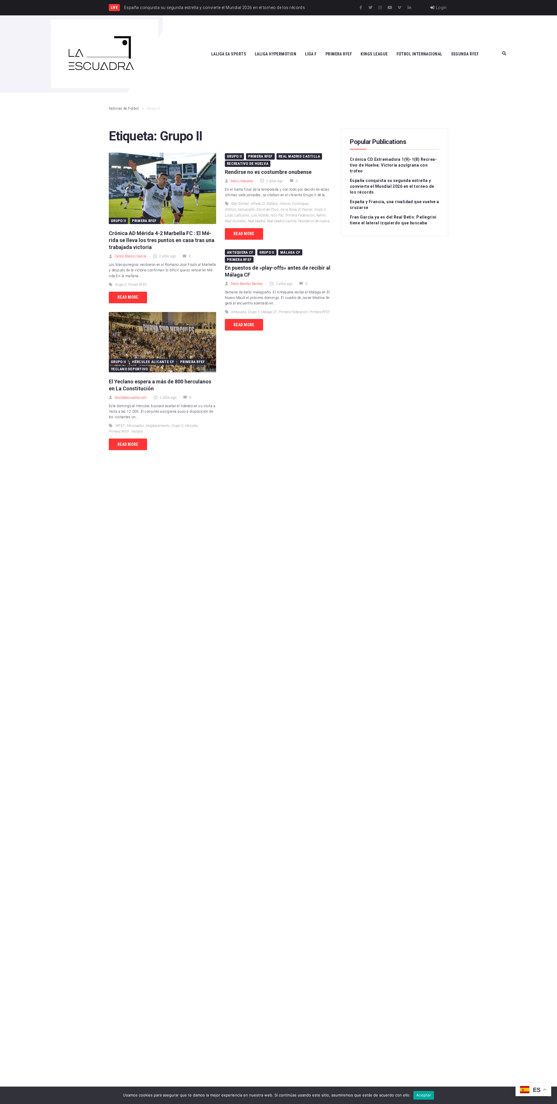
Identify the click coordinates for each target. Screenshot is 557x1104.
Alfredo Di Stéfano (264, 204)
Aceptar (423, 1095)
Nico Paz (277, 215)
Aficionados (135, 426)
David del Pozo (267, 210)
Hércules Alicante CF (153, 362)
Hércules (191, 426)
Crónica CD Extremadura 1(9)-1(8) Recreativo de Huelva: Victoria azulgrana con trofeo (393, 165)
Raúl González (235, 221)
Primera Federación (299, 215)
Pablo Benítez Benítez (247, 284)
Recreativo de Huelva (247, 163)
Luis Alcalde (260, 215)
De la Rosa (288, 210)
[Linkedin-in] (409, 7)
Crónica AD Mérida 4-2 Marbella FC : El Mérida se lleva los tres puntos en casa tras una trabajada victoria (161, 240)
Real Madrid (256, 221)
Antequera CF (240, 252)
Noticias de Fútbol (124, 109)
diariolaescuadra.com (131, 398)
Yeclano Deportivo (129, 369)
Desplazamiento (158, 426)
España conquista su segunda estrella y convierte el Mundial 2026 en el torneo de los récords (392, 186)
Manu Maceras (242, 181)
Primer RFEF (137, 285)
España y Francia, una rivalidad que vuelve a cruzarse (394, 204)
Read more (127, 297)
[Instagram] (380, 7)
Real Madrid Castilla (299, 156)
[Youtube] (390, 7)
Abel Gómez (240, 204)
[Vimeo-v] (399, 7)
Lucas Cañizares (237, 215)
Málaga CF (290, 252)
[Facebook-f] (361, 7)
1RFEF (120, 426)
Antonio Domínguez (294, 204)
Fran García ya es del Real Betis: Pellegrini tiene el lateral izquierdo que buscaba (393, 220)
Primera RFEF (144, 221)
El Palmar (305, 210)
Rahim (320, 215)
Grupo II (118, 221)
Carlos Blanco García (130, 256)
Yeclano (137, 432)
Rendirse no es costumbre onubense (268, 172)
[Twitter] (370, 7)
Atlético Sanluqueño (240, 210)
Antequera (238, 312)
